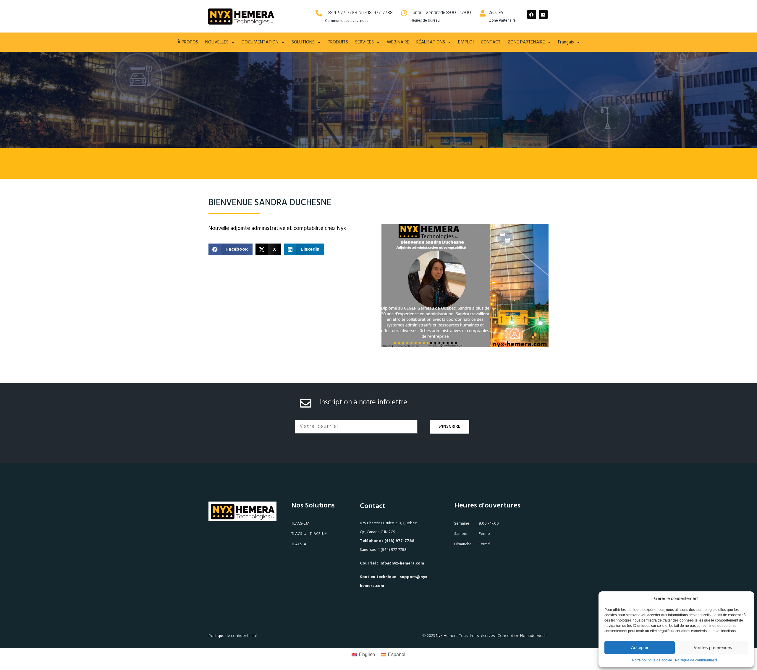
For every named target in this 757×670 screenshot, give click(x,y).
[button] (230, 249)
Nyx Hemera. (447, 635)
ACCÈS (496, 13)
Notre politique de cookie (652, 660)
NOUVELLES (217, 42)
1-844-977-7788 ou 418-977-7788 (359, 13)
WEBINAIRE (398, 42)
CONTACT (491, 42)
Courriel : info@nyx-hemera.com (392, 563)
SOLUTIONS (303, 42)
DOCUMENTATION (260, 42)
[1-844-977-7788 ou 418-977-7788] (319, 13)
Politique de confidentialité (696, 660)
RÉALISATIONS (430, 42)
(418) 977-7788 (399, 541)
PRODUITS (338, 42)
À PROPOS (187, 42)
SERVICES (364, 42)
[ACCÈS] (483, 13)
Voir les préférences (713, 647)
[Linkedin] (543, 14)
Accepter (639, 647)
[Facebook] (531, 14)
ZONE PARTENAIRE (526, 42)
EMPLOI (466, 42)
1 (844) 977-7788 (392, 549)
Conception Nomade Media (522, 635)
